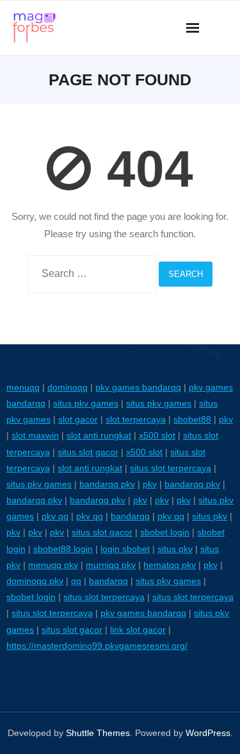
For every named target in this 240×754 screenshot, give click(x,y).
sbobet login (164, 532)
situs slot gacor (88, 452)
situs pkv (209, 516)
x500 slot (157, 435)
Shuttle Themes (98, 733)
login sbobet (125, 549)
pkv (226, 419)
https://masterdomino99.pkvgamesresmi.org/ (97, 646)
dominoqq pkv (34, 581)
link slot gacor (138, 629)
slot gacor (78, 419)
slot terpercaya (136, 419)
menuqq (23, 387)
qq (76, 581)
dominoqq (67, 387)
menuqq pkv (53, 565)
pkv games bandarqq (138, 387)
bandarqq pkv (107, 484)
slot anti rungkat (99, 435)
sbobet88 (192, 419)
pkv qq (55, 516)
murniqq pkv (111, 565)
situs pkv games (85, 403)
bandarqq (130, 516)
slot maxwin (35, 435)
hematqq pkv (169, 565)
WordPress (208, 733)
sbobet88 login (63, 549)
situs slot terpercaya (170, 468)
